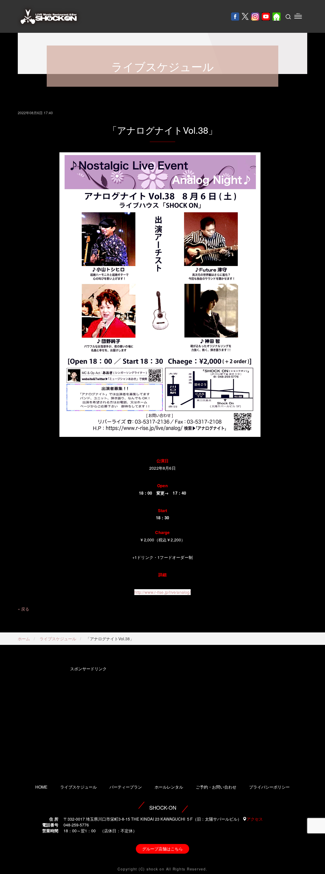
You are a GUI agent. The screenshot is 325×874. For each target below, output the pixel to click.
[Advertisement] (88, 718)
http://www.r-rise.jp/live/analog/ (162, 592)
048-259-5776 (76, 825)
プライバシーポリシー (269, 787)
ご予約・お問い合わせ (216, 787)
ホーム (24, 639)
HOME (41, 787)
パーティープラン (125, 787)
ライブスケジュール (58, 639)
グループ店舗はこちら (162, 849)
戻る (25, 609)
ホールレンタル (169, 787)
